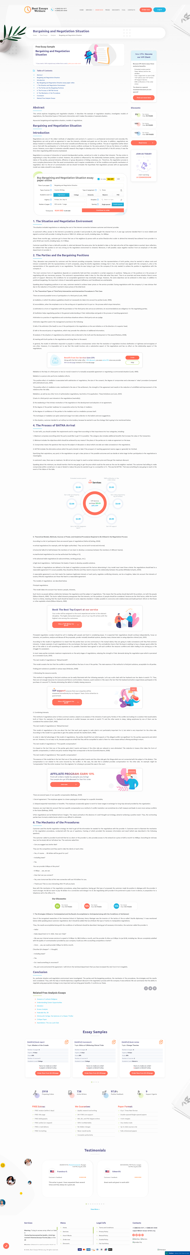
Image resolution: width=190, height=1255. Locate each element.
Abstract (40, 75)
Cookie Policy (103, 1239)
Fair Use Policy (104, 1243)
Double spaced (117, 204)
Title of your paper (43, 185)
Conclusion (40, 95)
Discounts (116, 10)
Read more (143, 143)
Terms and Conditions (106, 1227)
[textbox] (112, 199)
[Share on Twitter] (150, 988)
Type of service (44, 190)
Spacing (94, 204)
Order (132, 357)
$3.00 (111, 487)
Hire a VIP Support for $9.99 (66, 702)
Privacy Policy (103, 1231)
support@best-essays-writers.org (144, 1230)
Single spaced (106, 204)
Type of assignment (88, 190)
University (91, 195)
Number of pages (44, 204)
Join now (64, 784)
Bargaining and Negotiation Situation (48, 77)
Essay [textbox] (104, 190)
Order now (99, 10)
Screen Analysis (42, 1009)
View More (94, 1209)
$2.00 (78, 487)
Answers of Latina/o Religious (47, 999)
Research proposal (74, 1165)
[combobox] (111, 190)
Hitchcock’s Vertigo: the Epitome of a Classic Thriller (55, 1016)
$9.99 (111, 519)
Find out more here (144, 98)
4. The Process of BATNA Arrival (47, 90)
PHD (118, 195)
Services (65, 1231)
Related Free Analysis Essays (46, 98)
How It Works (67, 1235)
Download (66, 1040)
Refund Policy (103, 1235)
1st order (106, 179)
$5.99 (78, 519)
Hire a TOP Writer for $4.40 (66, 624)
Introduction (41, 80)
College (76, 195)
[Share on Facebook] (146, 988)
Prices (107, 10)
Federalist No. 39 (42, 1012)
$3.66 (71, 504)
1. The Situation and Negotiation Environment (51, 85)
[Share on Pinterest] (155, 988)
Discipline (93, 199)
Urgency (47, 199)
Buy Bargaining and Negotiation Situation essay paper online (55, 83)
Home (82, 10)
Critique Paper (42, 1019)
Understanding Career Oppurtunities (49, 1002)
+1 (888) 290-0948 (61, 10)
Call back (6, 1246)
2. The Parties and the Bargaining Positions (50, 88)
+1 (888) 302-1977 (61, 8)
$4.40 (117, 504)
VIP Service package (95, 503)
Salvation (40, 1006)
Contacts (131, 10)
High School (61, 195)
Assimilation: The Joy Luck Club (48, 1023)
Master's (105, 195)
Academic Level (44, 194)
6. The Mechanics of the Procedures (48, 93)
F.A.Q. (123, 10)
